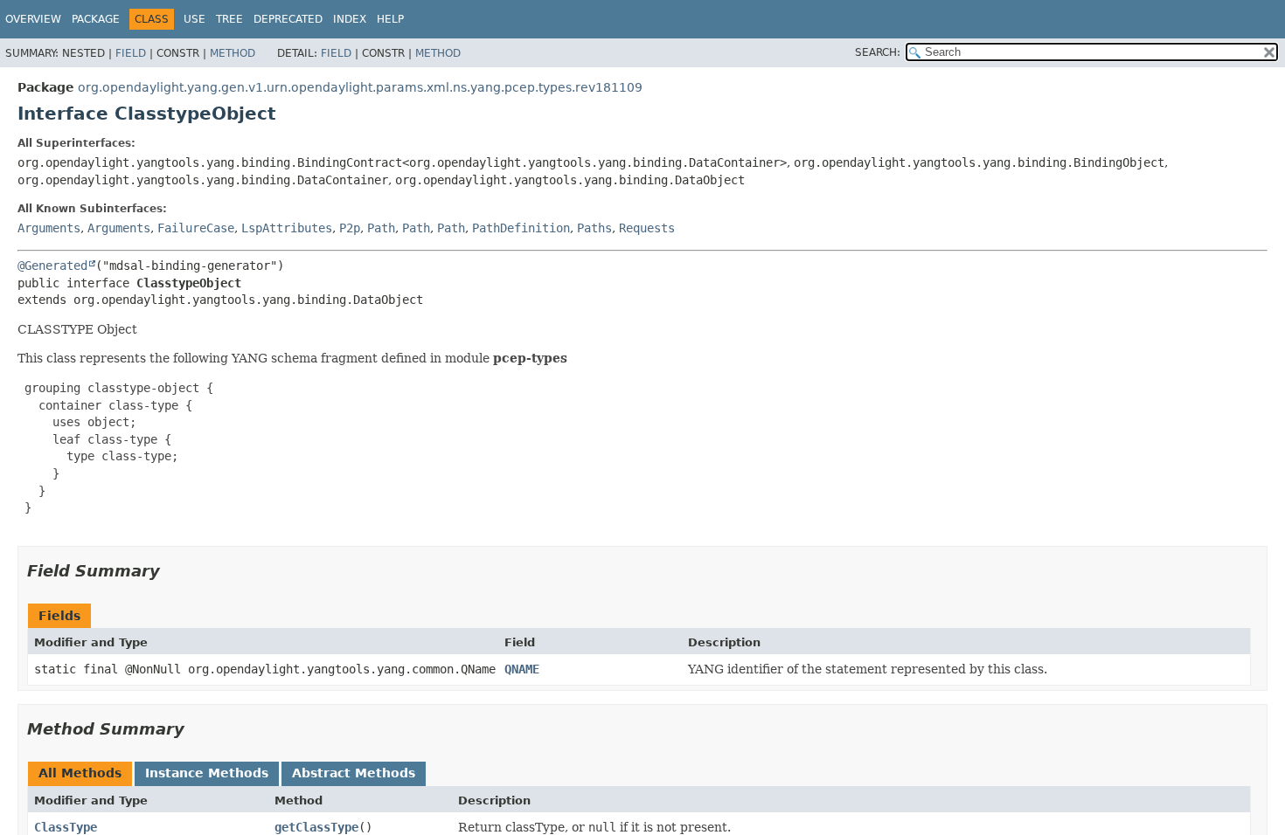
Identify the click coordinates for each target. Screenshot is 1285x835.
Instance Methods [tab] (206, 773)
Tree (229, 19)
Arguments (48, 228)
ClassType (65, 827)
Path (381, 228)
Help (390, 19)
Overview (33, 19)
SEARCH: (877, 52)
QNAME (521, 669)
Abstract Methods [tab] (353, 773)
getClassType (316, 827)
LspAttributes (286, 228)
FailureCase (195, 228)
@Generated (52, 266)
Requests (647, 228)
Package (96, 19)
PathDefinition (521, 228)
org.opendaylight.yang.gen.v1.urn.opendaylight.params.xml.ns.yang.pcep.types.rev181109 (360, 87)
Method (232, 53)
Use (194, 19)
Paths (594, 228)
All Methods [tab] (80, 773)
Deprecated (288, 19)
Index (349, 19)
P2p (349, 228)
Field (130, 53)
